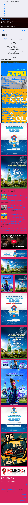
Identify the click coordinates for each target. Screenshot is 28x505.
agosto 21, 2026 (7, 75)
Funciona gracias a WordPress (9, 489)
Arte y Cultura (22, 497)
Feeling (24, 228)
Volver (14, 57)
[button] (22, 30)
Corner (9, 228)
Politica (24, 494)
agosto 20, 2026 (8, 88)
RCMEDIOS (7, 22)
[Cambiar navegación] (13, 30)
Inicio (5, 38)
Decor (17, 228)
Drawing (20, 228)
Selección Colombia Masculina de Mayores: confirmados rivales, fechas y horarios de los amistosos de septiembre (13, 68)
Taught (2, 232)
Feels (2, 230)
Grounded (6, 230)
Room (21, 230)
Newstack (4, 491)
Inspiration (10, 230)
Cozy (12, 228)
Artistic (2, 228)
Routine (24, 230)
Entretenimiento (16, 62)
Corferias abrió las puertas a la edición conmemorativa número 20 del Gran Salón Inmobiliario (13, 82)
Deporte (4, 62)
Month (14, 230)
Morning (17, 230)
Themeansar (12, 491)
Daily (14, 228)
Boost (6, 228)
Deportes (9, 62)
